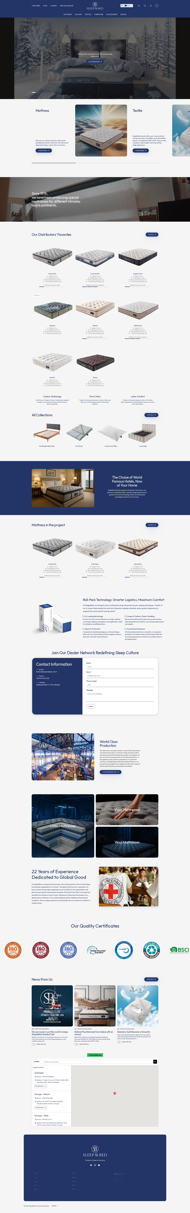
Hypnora (52, 326)
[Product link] (52, 255)
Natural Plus (138, 564)
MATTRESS (68, 14)
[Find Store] (155, 1062)
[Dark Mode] (139, 5)
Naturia (95, 326)
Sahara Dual (138, 326)
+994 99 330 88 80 (48, 1077)
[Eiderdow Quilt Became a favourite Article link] (137, 1005)
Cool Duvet (79, 446)
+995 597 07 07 (47, 1119)
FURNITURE (98, 14)
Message (89, 690)
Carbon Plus (52, 274)
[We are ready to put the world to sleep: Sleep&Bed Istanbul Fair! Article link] (52, 1005)
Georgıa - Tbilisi (41, 1115)
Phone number (91, 681)
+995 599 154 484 (47, 1098)
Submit (90, 706)
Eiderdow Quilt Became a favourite (133, 1032)
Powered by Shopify (42, 1206)
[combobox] (98, 1062)
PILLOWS (78, 14)
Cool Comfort (94, 274)
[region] (51, 1123)
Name (88, 663)
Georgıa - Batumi (42, 1094)
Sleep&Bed (32, 1206)
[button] (126, 5)
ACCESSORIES (111, 14)
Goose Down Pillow (111, 446)
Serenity (52, 377)
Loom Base (143, 446)
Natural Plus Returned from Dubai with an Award (93, 1033)
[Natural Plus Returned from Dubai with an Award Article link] (95, 1005)
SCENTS (123, 14)
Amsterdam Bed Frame (47, 446)
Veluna (95, 377)
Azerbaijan (39, 1073)
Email (89, 672)
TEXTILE (88, 14)
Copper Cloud (137, 274)
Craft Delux (95, 564)
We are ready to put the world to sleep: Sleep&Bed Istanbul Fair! (50, 1033)
